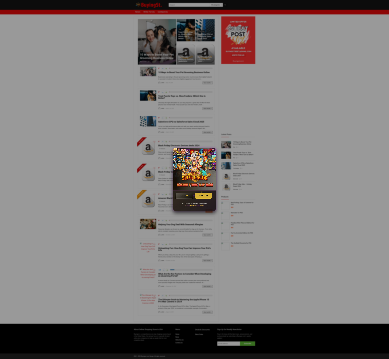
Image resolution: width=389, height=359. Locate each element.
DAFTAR (203, 195)
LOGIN (184, 195)
